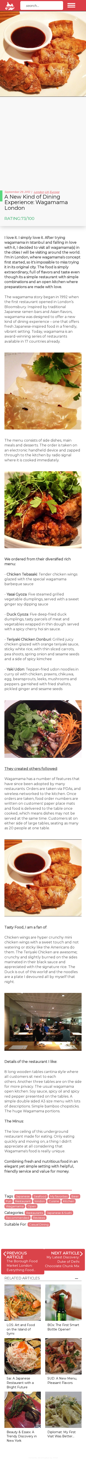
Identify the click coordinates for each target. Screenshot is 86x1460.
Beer (75, 1196)
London (39, 192)
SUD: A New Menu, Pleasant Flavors (62, 1380)
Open (32, 1206)
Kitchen (68, 1201)
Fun (8, 1201)
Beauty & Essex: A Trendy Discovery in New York (22, 1436)
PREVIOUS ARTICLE (17, 1255)
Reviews (39, 1217)
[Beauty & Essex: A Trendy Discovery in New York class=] (22, 1409)
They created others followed (30, 769)
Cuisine (54, 1201)
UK (47, 192)
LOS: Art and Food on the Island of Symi (21, 1329)
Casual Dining (39, 1224)
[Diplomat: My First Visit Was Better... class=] (63, 1409)
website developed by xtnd (43, 1457)
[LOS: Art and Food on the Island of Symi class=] (22, 1302)
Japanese (23, 1196)
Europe (54, 192)
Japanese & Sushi (59, 1213)
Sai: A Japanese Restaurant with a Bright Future (20, 1382)
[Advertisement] (43, 142)
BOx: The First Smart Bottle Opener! (63, 1327)
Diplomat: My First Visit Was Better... (61, 1434)
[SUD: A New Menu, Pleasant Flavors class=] (63, 1356)
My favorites (58, 1196)
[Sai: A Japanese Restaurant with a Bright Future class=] (22, 1356)
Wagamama (15, 1206)
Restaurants (34, 1213)
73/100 (27, 218)
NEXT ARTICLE (65, 1253)
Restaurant (23, 1201)
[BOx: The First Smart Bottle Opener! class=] (63, 1302)
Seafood (40, 1196)
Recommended (17, 1217)
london (40, 1201)
